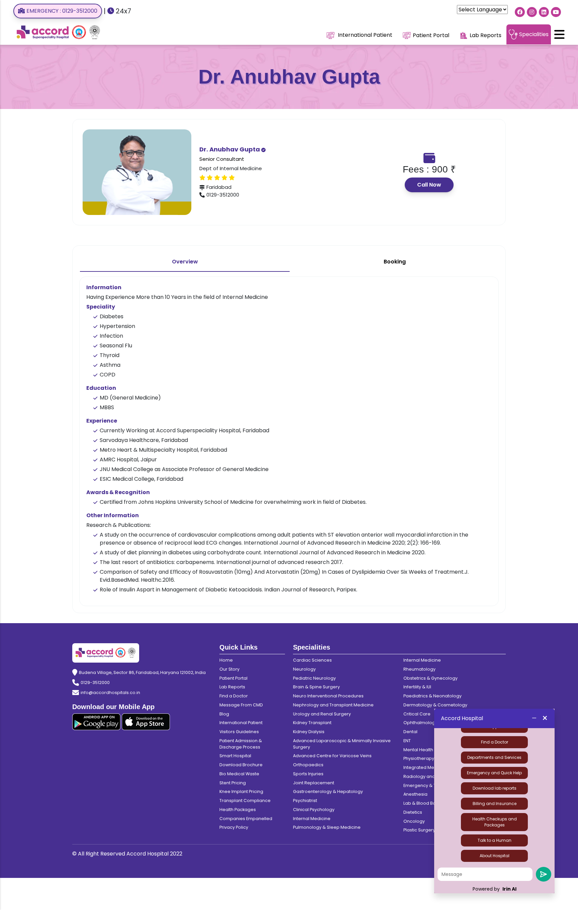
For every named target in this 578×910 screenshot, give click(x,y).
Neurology (304, 669)
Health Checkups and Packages (494, 822)
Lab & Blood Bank (422, 803)
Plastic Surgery (419, 830)
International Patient (364, 35)
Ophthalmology (420, 722)
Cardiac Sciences (312, 660)
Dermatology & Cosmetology (435, 705)
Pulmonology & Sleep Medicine (327, 827)
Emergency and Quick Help (494, 773)
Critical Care (416, 714)
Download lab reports (494, 788)
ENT (407, 741)
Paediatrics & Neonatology (432, 696)
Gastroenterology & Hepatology (328, 791)
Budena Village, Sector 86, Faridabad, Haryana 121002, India (142, 672)
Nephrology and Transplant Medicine (333, 705)
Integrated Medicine (425, 767)
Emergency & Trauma (427, 785)
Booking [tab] (395, 261)
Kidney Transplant (312, 722)
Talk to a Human (494, 840)
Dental (410, 731)
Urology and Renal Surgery (322, 714)
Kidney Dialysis (308, 731)
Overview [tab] (185, 261)
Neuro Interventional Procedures (328, 696)
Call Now (429, 185)
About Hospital (494, 856)
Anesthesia (415, 794)
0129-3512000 (95, 682)
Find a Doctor (494, 742)
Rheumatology (419, 669)
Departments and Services (494, 757)
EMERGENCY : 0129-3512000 (61, 11)
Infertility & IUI (417, 687)
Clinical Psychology (313, 809)
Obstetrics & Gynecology (430, 678)
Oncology (414, 821)
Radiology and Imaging (428, 776)
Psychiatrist (305, 800)
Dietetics (412, 812)
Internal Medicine (311, 818)
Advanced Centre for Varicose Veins (332, 756)
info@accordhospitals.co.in (110, 692)
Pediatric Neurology (314, 678)
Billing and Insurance (494, 803)
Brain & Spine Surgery (316, 687)
